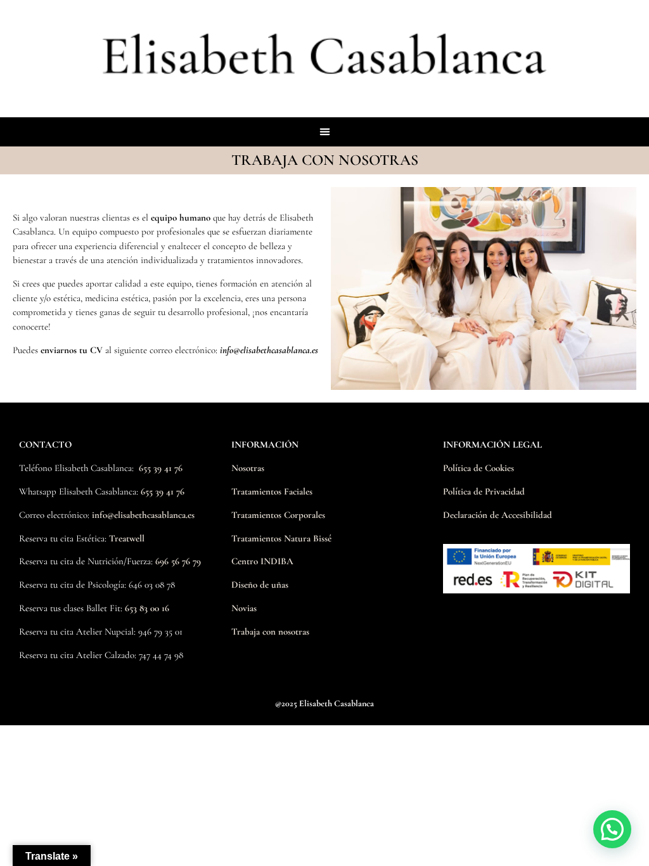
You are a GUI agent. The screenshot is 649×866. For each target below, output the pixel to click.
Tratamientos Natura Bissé (281, 538)
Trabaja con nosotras (270, 631)
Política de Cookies (478, 468)
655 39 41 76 (161, 468)
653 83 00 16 (147, 608)
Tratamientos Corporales (278, 514)
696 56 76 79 (178, 561)
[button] (324, 132)
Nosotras (247, 468)
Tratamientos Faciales (271, 491)
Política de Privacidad (484, 491)
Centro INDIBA (262, 561)
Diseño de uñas (259, 584)
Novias (244, 608)
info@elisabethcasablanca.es (143, 514)
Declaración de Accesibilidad (497, 514)
